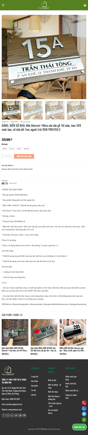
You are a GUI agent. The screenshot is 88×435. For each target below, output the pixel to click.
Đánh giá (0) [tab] (13, 183)
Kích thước (5, 144)
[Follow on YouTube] (24, 415)
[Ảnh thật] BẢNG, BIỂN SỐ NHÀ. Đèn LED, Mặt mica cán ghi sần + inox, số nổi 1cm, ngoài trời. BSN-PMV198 (43, 349)
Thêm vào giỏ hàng (24, 156)
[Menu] (3, 5)
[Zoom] (5, 96)
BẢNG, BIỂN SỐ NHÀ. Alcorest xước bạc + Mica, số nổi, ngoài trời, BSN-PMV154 (72, 349)
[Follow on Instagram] (8, 415)
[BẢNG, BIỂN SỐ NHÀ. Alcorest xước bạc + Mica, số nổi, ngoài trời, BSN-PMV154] (73, 332)
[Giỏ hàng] (85, 5)
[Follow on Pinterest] (20, 415)
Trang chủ (5, 122)
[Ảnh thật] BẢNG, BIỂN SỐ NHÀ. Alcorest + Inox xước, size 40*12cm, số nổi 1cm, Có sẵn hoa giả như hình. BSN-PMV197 (14, 349)
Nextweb (57, 429)
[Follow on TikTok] (12, 415)
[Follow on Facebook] (4, 415)
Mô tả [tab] (5, 183)
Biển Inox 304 (19, 169)
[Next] (82, 57)
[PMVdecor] (44, 5)
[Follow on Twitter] (16, 415)
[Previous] (6, 57)
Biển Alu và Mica (25, 122)
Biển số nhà (14, 122)
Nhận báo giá (79, 427)
